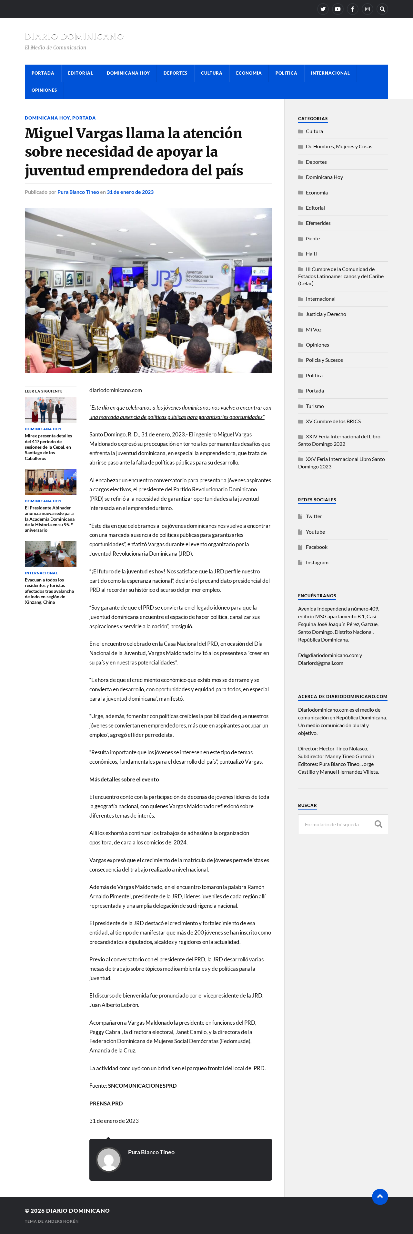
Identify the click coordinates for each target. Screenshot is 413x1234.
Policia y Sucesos (324, 360)
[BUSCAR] (378, 824)
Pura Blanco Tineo (78, 192)
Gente (313, 238)
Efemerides (318, 223)
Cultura (212, 73)
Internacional (330, 73)
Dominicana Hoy (128, 73)
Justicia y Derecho (326, 314)
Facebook (316, 547)
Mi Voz (313, 329)
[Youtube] (338, 9)
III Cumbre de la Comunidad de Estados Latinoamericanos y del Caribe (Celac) (341, 276)
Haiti (311, 253)
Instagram (317, 562)
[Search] (382, 9)
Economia (249, 73)
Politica (286, 73)
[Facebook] (352, 9)
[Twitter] (323, 9)
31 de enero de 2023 (130, 192)
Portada (43, 73)
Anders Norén (62, 1221)
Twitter (314, 516)
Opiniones (44, 90)
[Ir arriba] (380, 1197)
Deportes (175, 73)
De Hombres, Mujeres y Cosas (339, 146)
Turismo (315, 406)
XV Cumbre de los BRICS (333, 421)
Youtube (315, 531)
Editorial (80, 73)
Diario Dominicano (74, 36)
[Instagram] (367, 9)
